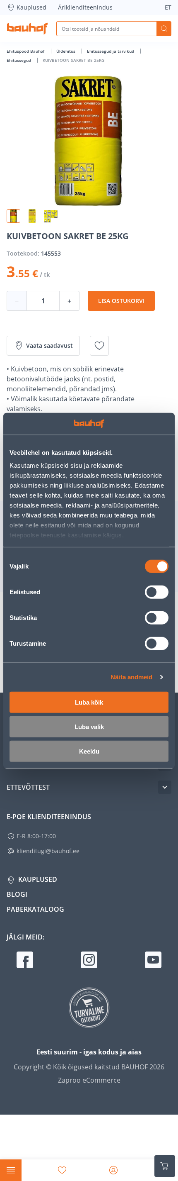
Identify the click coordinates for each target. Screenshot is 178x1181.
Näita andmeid (131, 677)
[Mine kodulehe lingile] (27, 28)
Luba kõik (89, 701)
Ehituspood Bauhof (26, 51)
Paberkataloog (35, 909)
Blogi (17, 894)
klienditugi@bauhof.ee (48, 851)
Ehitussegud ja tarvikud (111, 51)
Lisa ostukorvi (121, 301)
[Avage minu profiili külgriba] (113, 1170)
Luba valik (89, 726)
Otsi (163, 28)
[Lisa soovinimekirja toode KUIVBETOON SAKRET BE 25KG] (99, 346)
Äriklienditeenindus (85, 7)
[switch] (156, 591)
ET (168, 7)
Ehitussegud (19, 60)
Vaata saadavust (49, 345)
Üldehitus (66, 51)
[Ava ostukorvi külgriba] (165, 1166)
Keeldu (89, 750)
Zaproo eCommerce (89, 1080)
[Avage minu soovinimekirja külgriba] (62, 1170)
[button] (13, 216)
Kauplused (31, 7)
